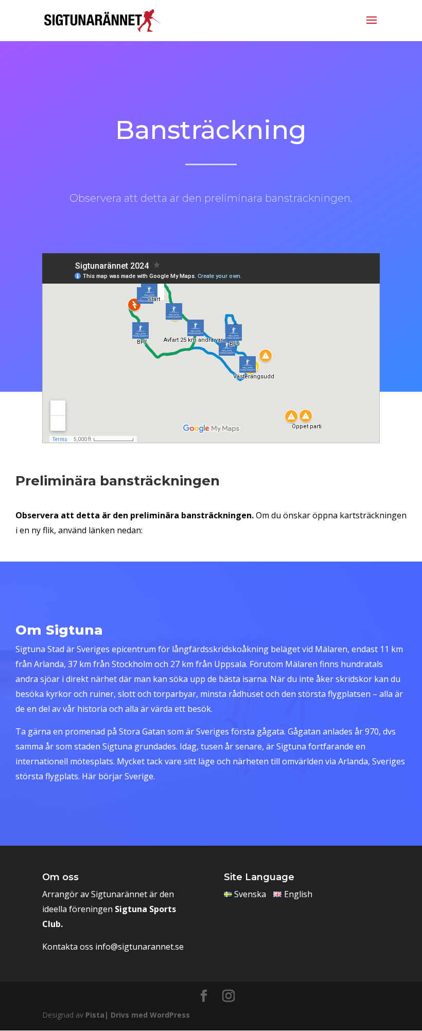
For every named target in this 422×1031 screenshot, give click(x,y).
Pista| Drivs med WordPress (137, 1015)
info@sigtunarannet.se (139, 946)
